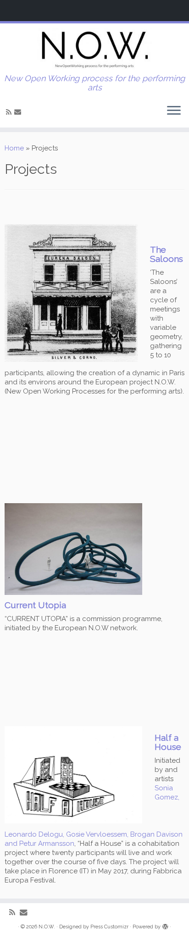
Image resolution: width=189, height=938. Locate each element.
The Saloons (166, 253)
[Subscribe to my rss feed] (10, 112)
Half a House (168, 742)
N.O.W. (47, 927)
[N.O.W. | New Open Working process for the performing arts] (94, 48)
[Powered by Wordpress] (165, 925)
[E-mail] (19, 112)
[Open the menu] (174, 111)
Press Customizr (109, 927)
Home (14, 148)
